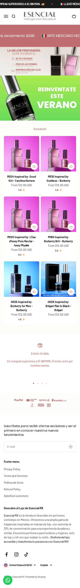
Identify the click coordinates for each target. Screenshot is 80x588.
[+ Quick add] (34, 166)
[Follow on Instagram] (16, 554)
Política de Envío (13, 482)
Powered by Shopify (35, 576)
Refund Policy (12, 489)
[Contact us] (7, 580)
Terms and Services (16, 475)
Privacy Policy (12, 469)
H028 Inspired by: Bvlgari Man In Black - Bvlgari (58, 306)
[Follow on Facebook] (6, 554)
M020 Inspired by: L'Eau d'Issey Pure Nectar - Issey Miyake (21, 241)
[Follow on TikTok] (26, 554)
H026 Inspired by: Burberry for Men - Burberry (21, 306)
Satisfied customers (16, 496)
